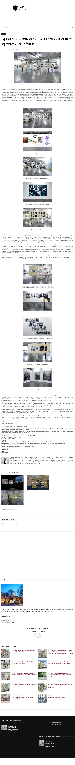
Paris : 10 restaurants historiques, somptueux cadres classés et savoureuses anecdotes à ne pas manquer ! (60, 696)
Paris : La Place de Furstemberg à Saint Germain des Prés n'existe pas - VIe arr (24, 685)
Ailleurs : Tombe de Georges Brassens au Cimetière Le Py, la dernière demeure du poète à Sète (22, 662)
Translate (12, 622)
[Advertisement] (37, 19)
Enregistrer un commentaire (8, 509)
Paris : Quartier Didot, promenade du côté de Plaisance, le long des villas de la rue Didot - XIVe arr (23, 651)
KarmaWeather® (39, 640)
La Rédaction (5, 49)
